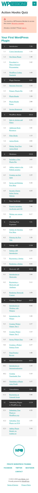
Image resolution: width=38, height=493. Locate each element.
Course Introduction (16, 51)
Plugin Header (14, 96)
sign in (24, 28)
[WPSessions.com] (14, 3)
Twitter (19, 468)
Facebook (8, 468)
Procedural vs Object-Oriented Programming (14, 64)
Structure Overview (15, 85)
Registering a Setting (16, 258)
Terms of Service (12, 485)
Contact (19, 471)
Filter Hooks (13, 135)
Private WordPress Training (19, 464)
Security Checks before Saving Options (14, 193)
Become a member (18, 23)
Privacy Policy (26, 485)
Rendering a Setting (16, 264)
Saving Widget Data (16, 339)
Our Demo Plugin (15, 57)
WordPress (25, 481)
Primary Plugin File (16, 91)
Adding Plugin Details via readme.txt (14, 431)
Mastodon (30, 468)
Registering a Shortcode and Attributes (14, 284)
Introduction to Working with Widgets (14, 308)
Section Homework (15, 109)
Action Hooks (14, 141)
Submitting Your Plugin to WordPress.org (14, 412)
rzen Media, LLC (23, 479)
